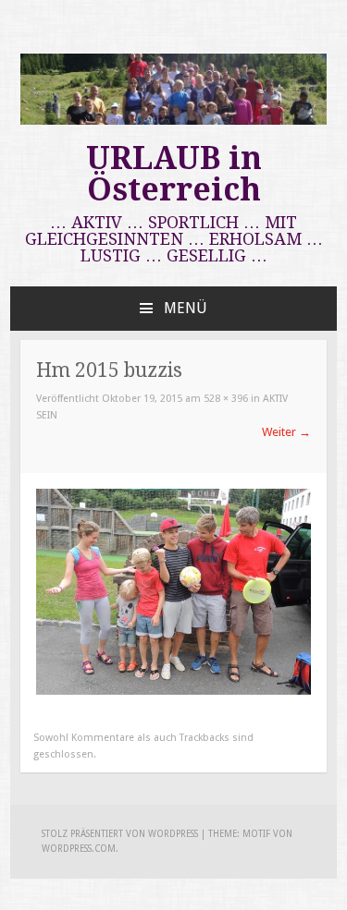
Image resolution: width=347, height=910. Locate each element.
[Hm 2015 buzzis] (173, 691)
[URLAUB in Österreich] (174, 120)
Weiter (286, 432)
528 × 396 (226, 399)
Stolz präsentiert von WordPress (120, 834)
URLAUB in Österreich (174, 174)
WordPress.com (79, 848)
